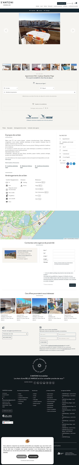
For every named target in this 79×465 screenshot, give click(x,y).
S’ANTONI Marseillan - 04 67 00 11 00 (69, 410)
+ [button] (2, 213)
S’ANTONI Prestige (66, 436)
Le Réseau (65, 6)
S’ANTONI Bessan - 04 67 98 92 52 (68, 396)
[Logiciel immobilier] (60, 453)
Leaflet (65, 238)
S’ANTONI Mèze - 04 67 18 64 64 (68, 414)
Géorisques (8, 159)
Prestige (20, 403)
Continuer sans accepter (27, 460)
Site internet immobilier (69, 453)
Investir (34, 405)
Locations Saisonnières (23, 397)
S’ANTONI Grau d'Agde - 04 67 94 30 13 (68, 403)
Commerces (21, 401)
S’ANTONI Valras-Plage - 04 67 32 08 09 (68, 425)
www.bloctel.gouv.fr (48, 279)
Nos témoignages (51, 401)
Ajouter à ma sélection (41, 104)
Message (46, 262)
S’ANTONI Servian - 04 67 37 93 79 (68, 418)
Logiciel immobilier (68, 452)
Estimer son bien (36, 403)
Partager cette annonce (37, 108)
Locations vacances (58, 6)
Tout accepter (33, 456)
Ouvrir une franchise (51, 411)
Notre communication (52, 399)
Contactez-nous (62, 3)
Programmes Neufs (22, 399)
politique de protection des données (61, 273)
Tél (45, 253)
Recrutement (50, 407)
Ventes (19, 393)
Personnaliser (22, 456)
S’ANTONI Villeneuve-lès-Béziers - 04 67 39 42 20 (67, 430)
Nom (45, 250)
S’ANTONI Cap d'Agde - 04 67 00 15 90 (68, 400)
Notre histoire (50, 393)
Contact (40, 10)
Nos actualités (50, 405)
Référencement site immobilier (71, 454)
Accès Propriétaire (57, 445)
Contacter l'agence (23, 258)
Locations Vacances (37, 401)
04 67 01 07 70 (22, 257)
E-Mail (45, 256)
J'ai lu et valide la (49, 273)
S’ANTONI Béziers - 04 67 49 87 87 (68, 434)
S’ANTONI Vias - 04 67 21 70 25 (68, 427)
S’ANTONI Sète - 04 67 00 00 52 (68, 421)
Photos (4, 128)
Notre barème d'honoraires (12, 162)
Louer (41, 6)
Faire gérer (50, 6)
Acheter (37, 6)
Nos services (50, 395)
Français (7, 422)
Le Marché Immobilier (73, 6)
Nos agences (50, 397)
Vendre (45, 6)
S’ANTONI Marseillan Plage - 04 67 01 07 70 (69, 407)
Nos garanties (50, 403)
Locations (20, 395)
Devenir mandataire (51, 409)
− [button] (2, 215)
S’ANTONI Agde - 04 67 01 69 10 (69, 393)
